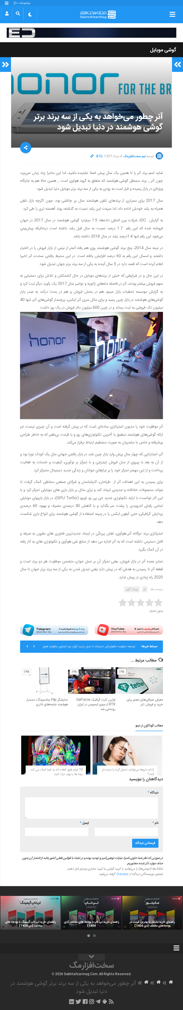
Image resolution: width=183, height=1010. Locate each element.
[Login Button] (6, 13)
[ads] (91, 33)
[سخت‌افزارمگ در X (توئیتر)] (78, 1001)
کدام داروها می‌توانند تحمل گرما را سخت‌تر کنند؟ (128, 772)
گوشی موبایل (163, 50)
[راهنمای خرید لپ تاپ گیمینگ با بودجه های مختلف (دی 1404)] (30, 913)
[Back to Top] (91, 957)
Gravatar (122, 874)
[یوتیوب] (129, 630)
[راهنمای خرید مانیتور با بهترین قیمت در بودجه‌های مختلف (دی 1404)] (152, 913)
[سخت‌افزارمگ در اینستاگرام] (91, 1001)
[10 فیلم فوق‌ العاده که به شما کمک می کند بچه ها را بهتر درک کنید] (55, 755)
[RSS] (111, 1001)
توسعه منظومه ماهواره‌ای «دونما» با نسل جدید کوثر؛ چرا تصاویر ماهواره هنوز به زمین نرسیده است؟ (89, 648)
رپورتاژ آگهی (132, 589)
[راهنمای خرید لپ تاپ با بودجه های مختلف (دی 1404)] (91, 913)
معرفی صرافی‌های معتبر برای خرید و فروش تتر (145, 702)
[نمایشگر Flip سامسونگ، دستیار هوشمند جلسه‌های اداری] (44, 680)
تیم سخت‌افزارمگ (134, 156)
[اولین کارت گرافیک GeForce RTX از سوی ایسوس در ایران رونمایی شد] (91, 680)
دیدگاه (153, 792)
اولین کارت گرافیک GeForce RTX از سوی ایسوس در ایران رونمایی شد (95, 704)
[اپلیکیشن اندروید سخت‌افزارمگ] (104, 1001)
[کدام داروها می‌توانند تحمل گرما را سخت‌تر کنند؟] (127, 755)
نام (155, 823)
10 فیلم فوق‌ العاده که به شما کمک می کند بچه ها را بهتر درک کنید (56, 772)
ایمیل (84, 823)
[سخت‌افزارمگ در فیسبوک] (85, 1001)
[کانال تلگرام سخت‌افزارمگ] (98, 1001)
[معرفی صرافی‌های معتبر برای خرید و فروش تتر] (139, 680)
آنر (144, 589)
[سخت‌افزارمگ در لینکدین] (71, 1001)
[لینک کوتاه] (92, 156)
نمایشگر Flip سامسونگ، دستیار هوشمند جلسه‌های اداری (47, 702)
